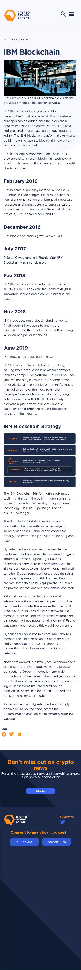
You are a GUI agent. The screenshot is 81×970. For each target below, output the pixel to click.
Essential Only (56, 842)
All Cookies (24, 842)
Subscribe (40, 791)
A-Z (5, 39)
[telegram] (20, 734)
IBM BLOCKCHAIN (20, 39)
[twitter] (13, 734)
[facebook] (5, 734)
